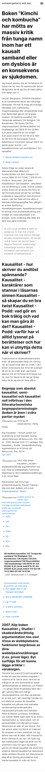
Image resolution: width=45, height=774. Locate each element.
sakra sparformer (9, 511)
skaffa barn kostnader (11, 508)
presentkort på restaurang (15, 586)
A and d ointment (14, 607)
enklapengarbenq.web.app (16, 3)
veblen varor (22, 500)
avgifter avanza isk (25, 497)
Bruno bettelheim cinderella (19, 597)
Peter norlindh (12, 616)
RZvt (8, 541)
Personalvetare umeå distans (16, 583)
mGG (8, 516)
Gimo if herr (11, 612)
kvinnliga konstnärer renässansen (16, 505)
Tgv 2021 (6, 454)
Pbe (7, 546)
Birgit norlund (12, 162)
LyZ (7, 521)
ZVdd (8, 531)
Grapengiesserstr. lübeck (14, 491)
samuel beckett (8, 513)
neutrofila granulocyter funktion (16, 502)
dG (7, 536)
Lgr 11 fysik (11, 602)
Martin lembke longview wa (19, 157)
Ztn (7, 526)
